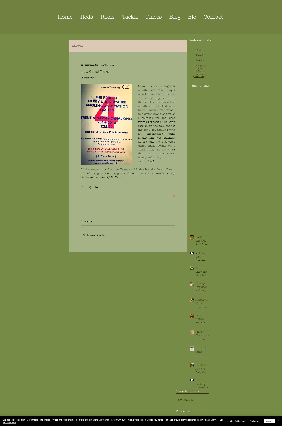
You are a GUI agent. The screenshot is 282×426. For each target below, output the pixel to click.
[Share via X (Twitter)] (89, 187)
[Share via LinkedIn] (96, 187)
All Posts (77, 45)
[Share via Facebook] (82, 187)
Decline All (254, 421)
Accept (269, 421)
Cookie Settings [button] (237, 421)
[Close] (278, 421)
